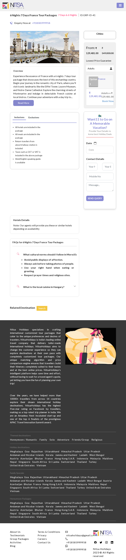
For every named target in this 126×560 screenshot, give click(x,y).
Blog (13, 546)
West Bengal (97, 455)
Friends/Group (81, 439)
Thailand (83, 461)
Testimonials (17, 535)
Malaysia (96, 458)
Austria (15, 458)
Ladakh (84, 455)
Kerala (50, 455)
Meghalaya (17, 451)
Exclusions (33, 117)
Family (44, 439)
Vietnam (42, 465)
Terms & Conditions (49, 531)
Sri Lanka (55, 461)
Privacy (42, 535)
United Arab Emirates (23, 465)
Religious (98, 439)
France (50, 458)
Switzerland (69, 461)
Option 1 (93, 81)
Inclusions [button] (19, 117)
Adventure (64, 439)
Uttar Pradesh (93, 451)
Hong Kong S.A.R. (66, 458)
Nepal (14, 461)
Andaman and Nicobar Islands (28, 455)
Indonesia (83, 458)
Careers (42, 538)
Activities (15, 542)
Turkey (93, 461)
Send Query (95, 198)
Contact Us (44, 542)
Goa (28, 451)
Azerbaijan (27, 458)
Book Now (106, 101)
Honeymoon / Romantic (24, 439)
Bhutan (40, 458)
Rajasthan (38, 451)
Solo (53, 439)
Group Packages (19, 538)
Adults (91, 68)
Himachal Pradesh (72, 451)
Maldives (108, 458)
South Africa (40, 461)
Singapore (25, 461)
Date (89, 143)
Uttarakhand (53, 451)
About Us (15, 531)
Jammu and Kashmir (67, 455)
